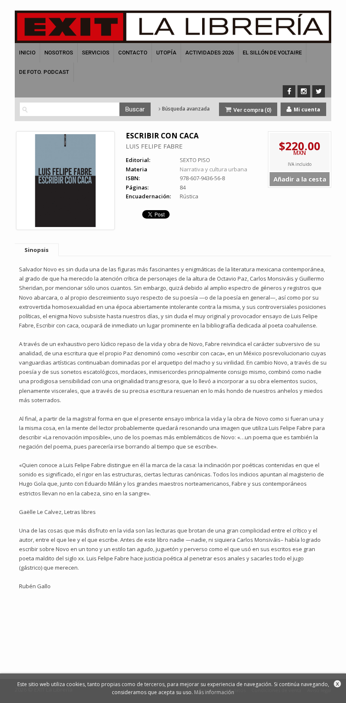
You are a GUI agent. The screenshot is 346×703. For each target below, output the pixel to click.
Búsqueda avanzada (185, 108)
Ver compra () (251, 110)
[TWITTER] (318, 91)
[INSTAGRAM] (303, 91)
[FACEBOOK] (289, 91)
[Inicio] (173, 27)
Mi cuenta (306, 109)
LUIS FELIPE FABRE (154, 146)
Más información (214, 692)
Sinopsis (36, 250)
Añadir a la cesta (299, 179)
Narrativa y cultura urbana (213, 169)
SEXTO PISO (195, 160)
